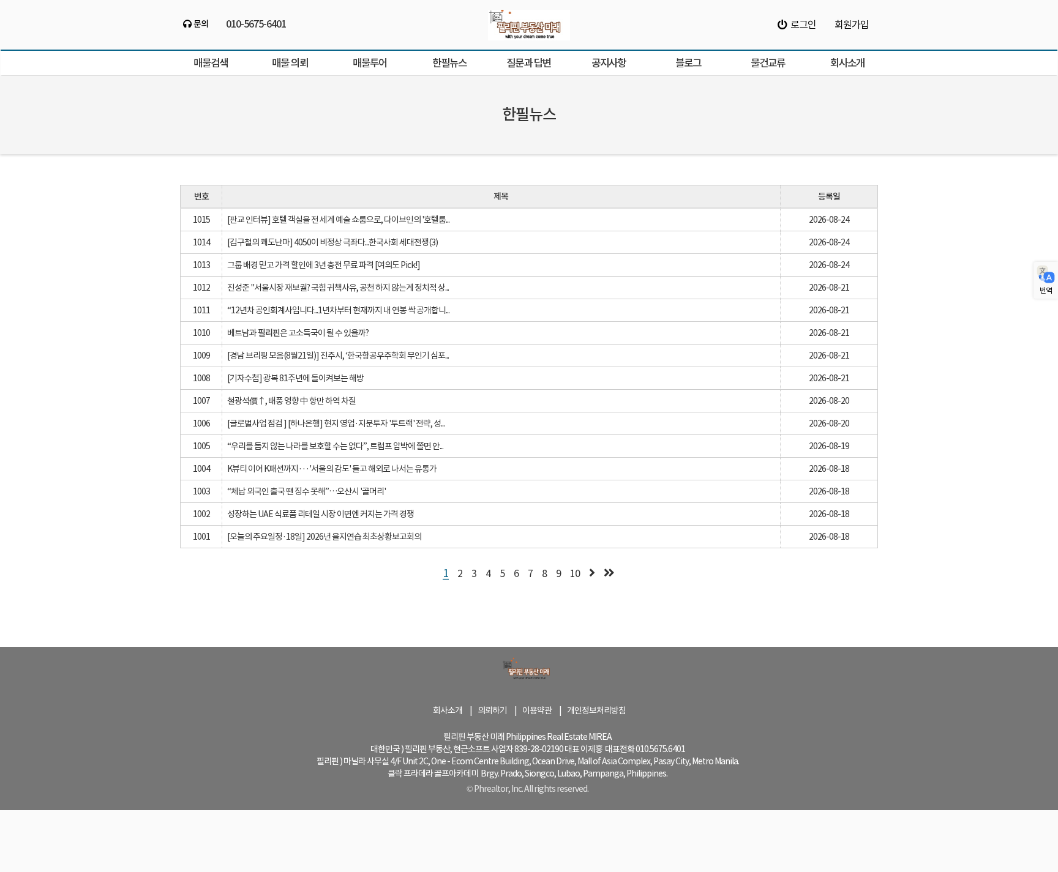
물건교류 (768, 63)
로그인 (801, 24)
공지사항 (608, 63)
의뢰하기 (492, 710)
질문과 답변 (528, 63)
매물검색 (210, 63)
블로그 (688, 63)
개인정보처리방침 (596, 710)
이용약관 (537, 710)
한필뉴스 (449, 63)
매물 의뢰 (290, 63)
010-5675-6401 (256, 23)
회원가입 (852, 24)
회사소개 (847, 63)
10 (575, 573)
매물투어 (370, 63)
